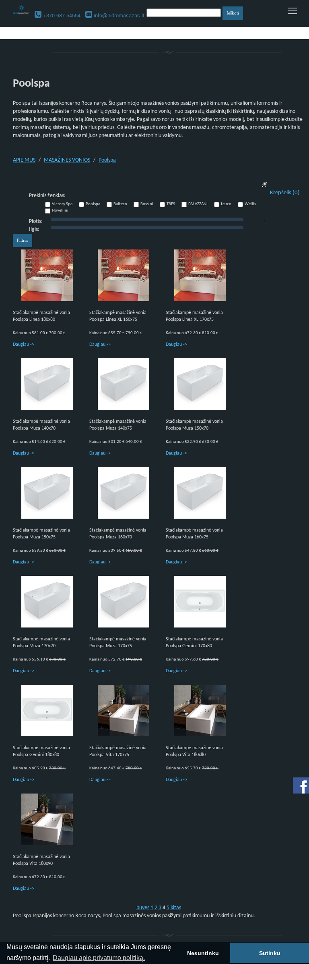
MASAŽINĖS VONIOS (67, 160)
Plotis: (36, 221)
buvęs (142, 908)
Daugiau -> (23, 344)
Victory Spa (62, 204)
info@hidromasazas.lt (119, 15)
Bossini (146, 204)
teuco (226, 204)
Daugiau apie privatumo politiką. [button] (99, 957)
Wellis (250, 204)
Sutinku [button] (269, 953)
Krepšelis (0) (285, 193)
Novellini (60, 210)
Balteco (120, 204)
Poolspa (107, 160)
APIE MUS (24, 160)
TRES (171, 204)
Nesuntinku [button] (203, 953)
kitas (176, 908)
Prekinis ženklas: (47, 196)
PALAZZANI (198, 204)
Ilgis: (34, 229)
